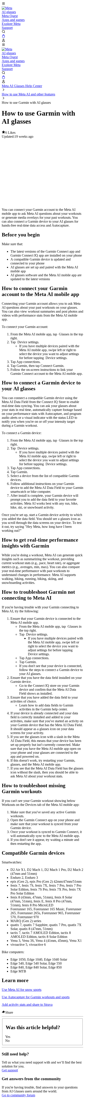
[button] (42, 4)
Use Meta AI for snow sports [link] (21, 990)
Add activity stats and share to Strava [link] (27, 1004)
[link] (7, 8)
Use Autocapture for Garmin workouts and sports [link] (36, 997)
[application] (42, 171)
